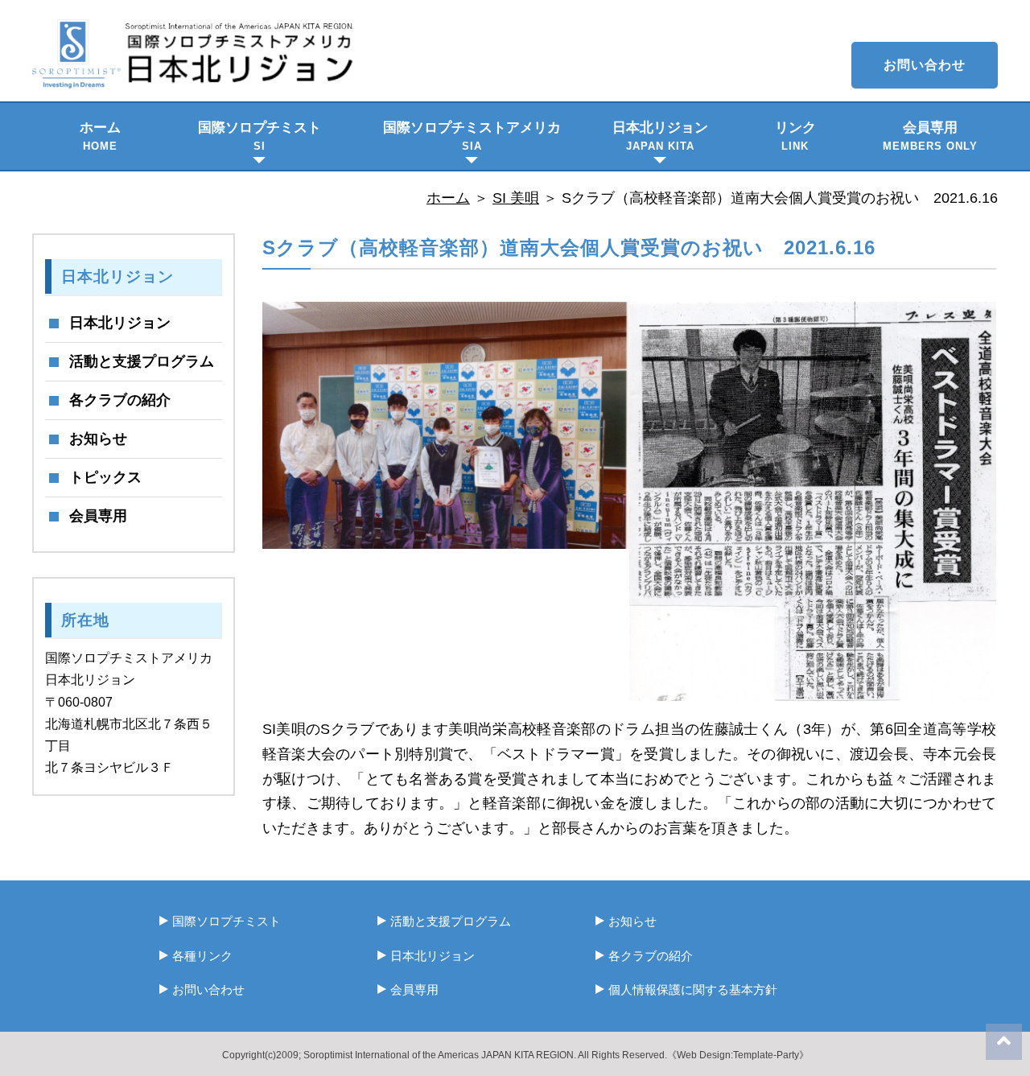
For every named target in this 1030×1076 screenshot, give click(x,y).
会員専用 (930, 136)
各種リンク (202, 956)
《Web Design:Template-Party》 (738, 1055)
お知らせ (98, 439)
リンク (795, 136)
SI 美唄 (515, 198)
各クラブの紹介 (120, 400)
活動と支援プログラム (141, 361)
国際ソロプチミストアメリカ (472, 136)
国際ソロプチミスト (259, 136)
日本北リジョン (660, 136)
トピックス (105, 477)
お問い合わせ (925, 65)
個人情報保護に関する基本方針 (692, 989)
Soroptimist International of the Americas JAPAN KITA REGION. (439, 1055)
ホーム (100, 136)
